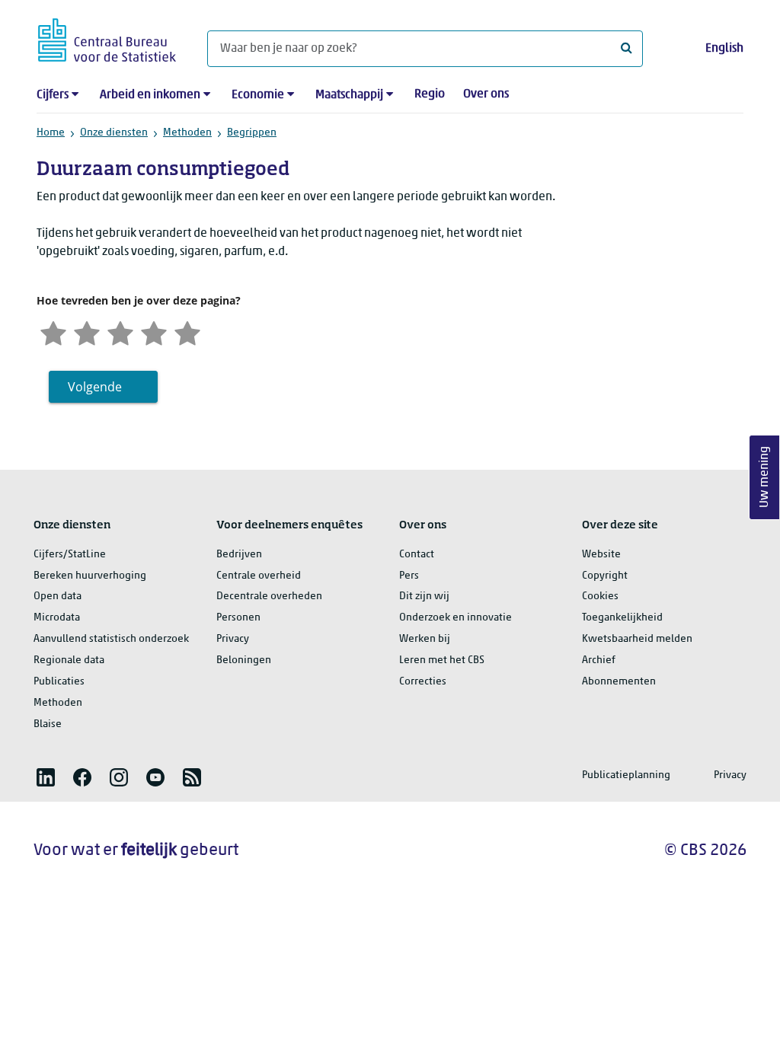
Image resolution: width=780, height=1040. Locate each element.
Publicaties (59, 682)
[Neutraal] (120, 331)
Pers (409, 576)
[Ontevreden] (87, 331)
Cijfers (53, 95)
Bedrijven (239, 555)
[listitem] (46, 777)
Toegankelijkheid (622, 618)
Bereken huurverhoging (90, 576)
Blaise (48, 724)
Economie (258, 95)
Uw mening (765, 478)
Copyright (605, 576)
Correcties (422, 682)
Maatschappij (349, 95)
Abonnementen (619, 682)
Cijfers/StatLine (70, 555)
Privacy (232, 639)
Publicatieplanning (626, 775)
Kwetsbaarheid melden (637, 639)
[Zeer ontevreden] (53, 331)
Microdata (57, 618)
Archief (598, 660)
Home (51, 133)
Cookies (600, 596)
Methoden (187, 133)
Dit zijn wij (424, 596)
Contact (416, 555)
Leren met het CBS (441, 660)
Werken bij (424, 639)
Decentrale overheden (269, 596)
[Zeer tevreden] (187, 331)
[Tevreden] (154, 331)
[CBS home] (107, 37)
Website (601, 555)
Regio (429, 94)
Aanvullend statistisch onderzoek (111, 639)
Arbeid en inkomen (150, 95)
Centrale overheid (258, 576)
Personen (238, 618)
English (724, 49)
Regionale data (69, 660)
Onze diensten (114, 133)
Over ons (486, 94)
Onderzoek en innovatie (455, 618)
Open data (58, 596)
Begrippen (252, 133)
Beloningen (243, 660)
